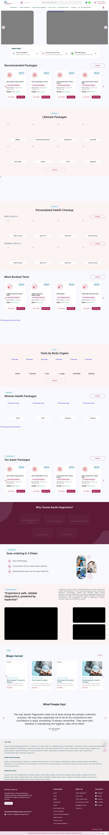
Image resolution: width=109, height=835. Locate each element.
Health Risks (13, 7)
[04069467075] (86, 2)
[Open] (37, 2)
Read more (10, 687)
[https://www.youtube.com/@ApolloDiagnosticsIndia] (96, 804)
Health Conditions (25, 7)
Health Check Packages (39, 7)
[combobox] (30, 2)
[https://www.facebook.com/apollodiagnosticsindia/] (96, 798)
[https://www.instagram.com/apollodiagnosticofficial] (96, 792)
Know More (9, 803)
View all (54, 380)
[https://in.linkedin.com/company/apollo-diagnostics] (96, 795)
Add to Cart (21, 97)
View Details (11, 97)
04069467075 (102, 3)
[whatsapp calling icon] (89, 2)
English (102, 833)
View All (97, 65)
